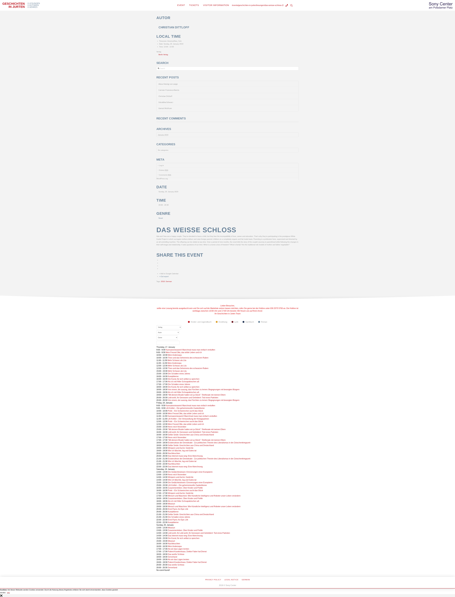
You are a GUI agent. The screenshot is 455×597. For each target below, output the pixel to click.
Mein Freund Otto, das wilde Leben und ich (184, 352)
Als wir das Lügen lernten (178, 549)
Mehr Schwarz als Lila (177, 360)
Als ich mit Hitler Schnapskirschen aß (183, 382)
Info (8, 593)
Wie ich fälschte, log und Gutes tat (182, 451)
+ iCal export (164, 276)
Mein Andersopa (175, 355)
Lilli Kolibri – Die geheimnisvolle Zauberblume (185, 408)
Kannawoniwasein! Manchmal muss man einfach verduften (190, 350)
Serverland (172, 557)
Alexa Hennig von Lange (168, 84)
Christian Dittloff (165, 96)
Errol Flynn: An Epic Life (178, 509)
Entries (163, 170)
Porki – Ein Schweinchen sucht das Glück (185, 411)
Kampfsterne (173, 376)
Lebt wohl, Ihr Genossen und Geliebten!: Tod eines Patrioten (193, 398)
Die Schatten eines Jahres (179, 374)
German (169, 281)
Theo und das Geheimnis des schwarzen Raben (188, 358)
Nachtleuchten (174, 453)
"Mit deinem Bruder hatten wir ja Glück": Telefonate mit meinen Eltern (197, 395)
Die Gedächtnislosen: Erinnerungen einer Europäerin (190, 472)
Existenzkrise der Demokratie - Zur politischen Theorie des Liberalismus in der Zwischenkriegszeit (209, 443)
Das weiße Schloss (176, 554)
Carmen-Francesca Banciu (168, 90)
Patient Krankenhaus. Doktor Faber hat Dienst (187, 552)
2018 (163, 281)
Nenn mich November (177, 427)
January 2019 (163, 135)
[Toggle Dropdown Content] (286, 5)
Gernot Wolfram (165, 108)
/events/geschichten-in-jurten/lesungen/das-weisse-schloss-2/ (258, 5)
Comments (165, 175)
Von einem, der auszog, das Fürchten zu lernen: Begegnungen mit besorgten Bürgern (203, 390)
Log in (161, 165)
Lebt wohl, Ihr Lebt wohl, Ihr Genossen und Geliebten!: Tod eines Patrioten (199, 533)
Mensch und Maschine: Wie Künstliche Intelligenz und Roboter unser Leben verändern (204, 496)
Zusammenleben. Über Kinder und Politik (185, 488)
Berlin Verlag (163, 55)
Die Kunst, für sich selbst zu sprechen (183, 379)
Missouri (171, 504)
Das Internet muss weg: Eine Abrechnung (185, 456)
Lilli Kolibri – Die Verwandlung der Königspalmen (188, 419)
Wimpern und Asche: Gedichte (180, 448)
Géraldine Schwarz (165, 102)
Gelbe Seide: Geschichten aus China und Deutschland (191, 435)
